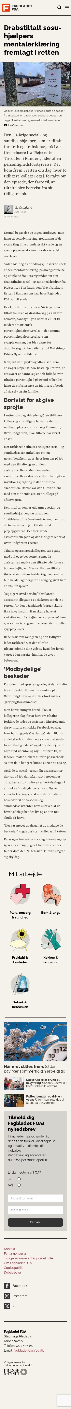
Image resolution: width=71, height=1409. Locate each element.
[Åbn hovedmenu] (67, 8)
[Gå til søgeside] (59, 7)
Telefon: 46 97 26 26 (18, 1346)
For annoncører (15, 1253)
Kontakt (9, 1249)
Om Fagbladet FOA (18, 1263)
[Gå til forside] (29, 8)
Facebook (20, 1286)
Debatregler (12, 1272)
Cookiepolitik (13, 1268)
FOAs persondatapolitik (30, 1160)
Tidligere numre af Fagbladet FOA (28, 1258)
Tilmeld (35, 1222)
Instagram (20, 1296)
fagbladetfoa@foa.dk (28, 1350)
